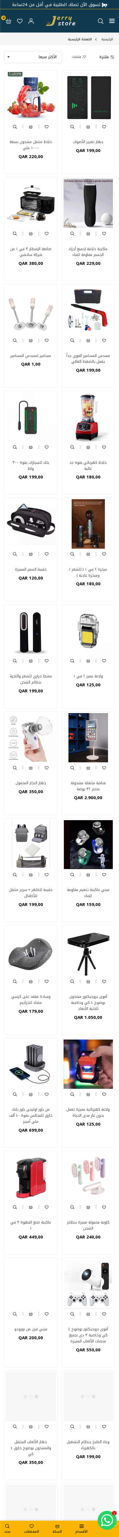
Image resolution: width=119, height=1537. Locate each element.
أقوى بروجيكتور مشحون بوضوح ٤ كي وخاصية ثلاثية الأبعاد (88, 1002)
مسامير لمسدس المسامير (30, 355)
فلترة (104, 57)
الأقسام (81, 1531)
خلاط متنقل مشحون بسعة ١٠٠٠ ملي (31, 144)
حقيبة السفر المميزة (31, 569)
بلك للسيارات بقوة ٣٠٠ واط (30, 465)
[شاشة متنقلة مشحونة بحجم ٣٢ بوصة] (88, 738)
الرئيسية (107, 39)
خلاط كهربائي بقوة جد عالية (88, 465)
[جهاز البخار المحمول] (31, 738)
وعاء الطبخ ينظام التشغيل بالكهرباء (88, 1444)
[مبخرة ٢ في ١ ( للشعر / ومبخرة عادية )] (88, 524)
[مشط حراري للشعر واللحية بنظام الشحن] (31, 631)
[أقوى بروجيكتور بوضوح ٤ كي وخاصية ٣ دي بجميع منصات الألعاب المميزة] (88, 1284)
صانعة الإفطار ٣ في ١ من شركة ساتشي (30, 252)
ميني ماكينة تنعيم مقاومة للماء (88, 892)
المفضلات (31, 1531)
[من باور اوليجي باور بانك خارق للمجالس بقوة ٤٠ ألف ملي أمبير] (31, 1064)
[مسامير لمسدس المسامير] (31, 310)
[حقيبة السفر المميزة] (31, 524)
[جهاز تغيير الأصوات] (88, 96)
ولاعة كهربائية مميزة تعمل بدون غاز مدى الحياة (88, 1112)
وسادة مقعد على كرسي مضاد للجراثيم (31, 999)
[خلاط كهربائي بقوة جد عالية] (88, 417)
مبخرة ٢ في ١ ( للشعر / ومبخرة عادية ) (88, 572)
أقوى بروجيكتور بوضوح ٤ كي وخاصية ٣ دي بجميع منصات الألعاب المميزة (88, 1335)
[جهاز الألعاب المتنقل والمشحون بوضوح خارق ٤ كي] (31, 1397)
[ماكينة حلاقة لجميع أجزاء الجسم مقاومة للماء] (88, 203)
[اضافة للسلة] (88, 126)
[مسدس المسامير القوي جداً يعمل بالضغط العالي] (88, 310)
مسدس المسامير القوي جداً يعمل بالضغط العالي (88, 358)
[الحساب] (31, 20)
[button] (112, 20)
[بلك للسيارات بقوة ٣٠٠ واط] (31, 417)
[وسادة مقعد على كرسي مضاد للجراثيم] (31, 951)
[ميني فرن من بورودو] (31, 1284)
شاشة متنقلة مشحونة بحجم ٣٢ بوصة (88, 786)
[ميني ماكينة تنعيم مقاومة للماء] (88, 844)
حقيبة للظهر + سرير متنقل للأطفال (31, 892)
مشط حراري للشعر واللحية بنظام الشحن (31, 679)
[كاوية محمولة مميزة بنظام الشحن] (88, 1177)
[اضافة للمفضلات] (104, 126)
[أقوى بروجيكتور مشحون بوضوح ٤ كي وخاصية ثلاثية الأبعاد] (88, 951)
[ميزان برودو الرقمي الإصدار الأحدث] (31, 1509)
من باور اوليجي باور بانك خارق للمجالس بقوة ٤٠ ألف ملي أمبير (31, 1115)
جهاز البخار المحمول (31, 782)
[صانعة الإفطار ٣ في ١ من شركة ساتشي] (31, 203)
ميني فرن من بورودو (30, 1329)
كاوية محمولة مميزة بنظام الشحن (88, 1225)
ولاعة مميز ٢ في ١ (88, 676)
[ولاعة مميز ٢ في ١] (88, 631)
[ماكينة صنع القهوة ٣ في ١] (31, 1177)
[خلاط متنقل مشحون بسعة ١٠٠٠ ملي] (31, 96)
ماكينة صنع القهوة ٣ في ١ (30, 1225)
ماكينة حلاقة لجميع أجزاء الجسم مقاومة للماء (88, 252)
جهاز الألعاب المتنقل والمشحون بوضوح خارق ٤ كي (31, 1448)
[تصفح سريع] (72, 126)
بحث (7, 1531)
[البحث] (100, 20)
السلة (57, 1531)
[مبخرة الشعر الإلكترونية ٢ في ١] (88, 1509)
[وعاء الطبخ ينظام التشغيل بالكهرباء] (88, 1397)
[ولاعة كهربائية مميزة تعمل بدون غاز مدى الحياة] (88, 1064)
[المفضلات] (19, 20)
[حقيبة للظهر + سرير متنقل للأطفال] (31, 844)
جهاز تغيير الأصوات (88, 141)
